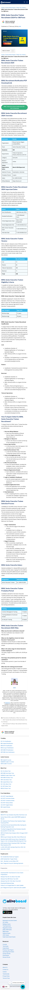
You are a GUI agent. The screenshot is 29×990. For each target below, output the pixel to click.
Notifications (12, 718)
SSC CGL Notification (6, 741)
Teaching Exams (7, 926)
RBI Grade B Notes (5, 807)
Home (2, 7)
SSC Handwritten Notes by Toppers (10, 857)
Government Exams (10, 7)
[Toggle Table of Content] (12, 51)
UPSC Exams (6, 935)
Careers (5, 971)
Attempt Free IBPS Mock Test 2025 (9, 879)
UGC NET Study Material (7, 796)
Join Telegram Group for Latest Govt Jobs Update (13, 887)
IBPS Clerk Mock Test (6, 779)
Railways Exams (7, 924)
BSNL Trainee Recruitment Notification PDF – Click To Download (14, 107)
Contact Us (5, 969)
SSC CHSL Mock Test (6, 784)
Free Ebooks (6, 955)
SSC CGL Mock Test (5, 771)
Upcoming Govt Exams (8, 951)
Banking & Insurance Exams (10, 920)
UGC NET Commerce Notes (7, 800)
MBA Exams (6, 931)
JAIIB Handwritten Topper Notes (9, 859)
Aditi (20, 26)
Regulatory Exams (7, 928)
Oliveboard (7, 702)
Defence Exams (6, 933)
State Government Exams (9, 937)
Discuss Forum (6, 957)
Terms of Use (6, 978)
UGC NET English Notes (7, 805)
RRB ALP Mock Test (6, 788)
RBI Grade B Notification (7, 743)
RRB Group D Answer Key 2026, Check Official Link (13, 837)
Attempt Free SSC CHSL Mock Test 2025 (11, 881)
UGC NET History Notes (7, 802)
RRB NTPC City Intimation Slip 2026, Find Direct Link (14, 815)
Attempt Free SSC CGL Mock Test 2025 (10, 876)
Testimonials (6, 974)
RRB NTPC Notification (6, 745)
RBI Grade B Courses (6, 760)
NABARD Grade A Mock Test (8, 775)
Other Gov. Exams (20, 7)
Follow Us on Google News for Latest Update (12, 885)
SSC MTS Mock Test (6, 786)
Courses (5, 944)
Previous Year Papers (8, 950)
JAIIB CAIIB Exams (7, 929)
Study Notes (6, 948)
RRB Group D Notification (7, 748)
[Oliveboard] (6, 2)
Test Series (5, 946)
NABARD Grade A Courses (7, 762)
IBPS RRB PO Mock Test (7, 777)
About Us (5, 967)
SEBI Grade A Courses (6, 763)
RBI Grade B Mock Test (6, 782)
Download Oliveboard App (7, 883)
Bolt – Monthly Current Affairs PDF (9, 861)
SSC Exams (5, 922)
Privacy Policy (6, 976)
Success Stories (6, 953)
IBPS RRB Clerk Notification (8, 752)
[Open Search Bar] (24, 2)
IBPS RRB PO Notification (7, 750)
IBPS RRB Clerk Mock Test (7, 773)
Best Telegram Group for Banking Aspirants (12, 863)
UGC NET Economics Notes (7, 798)
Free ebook (6, 718)
